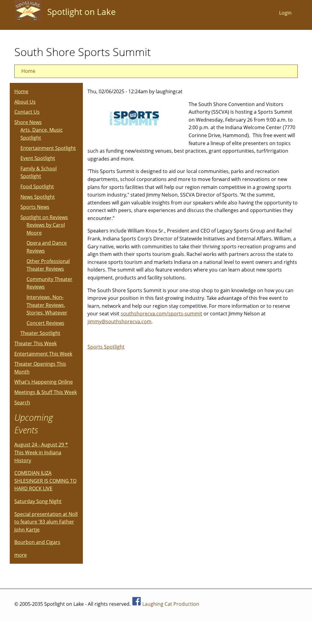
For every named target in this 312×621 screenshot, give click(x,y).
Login (285, 12)
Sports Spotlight (106, 346)
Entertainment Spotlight (48, 148)
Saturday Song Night (38, 501)
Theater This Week (35, 343)
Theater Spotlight (40, 333)
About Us (25, 101)
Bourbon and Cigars (37, 542)
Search (22, 402)
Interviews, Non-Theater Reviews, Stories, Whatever (47, 305)
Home (28, 71)
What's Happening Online (43, 381)
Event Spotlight (37, 158)
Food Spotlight (37, 186)
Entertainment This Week (43, 353)
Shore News (28, 122)
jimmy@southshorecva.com (119, 321)
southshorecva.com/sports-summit (161, 313)
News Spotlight (37, 196)
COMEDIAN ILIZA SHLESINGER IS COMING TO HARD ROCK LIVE (45, 481)
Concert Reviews (45, 323)
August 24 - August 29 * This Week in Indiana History (41, 452)
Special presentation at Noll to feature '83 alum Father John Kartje (46, 522)
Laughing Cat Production (170, 604)
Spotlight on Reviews (44, 217)
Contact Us (27, 111)
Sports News (34, 207)
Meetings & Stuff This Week (45, 392)
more (20, 555)
